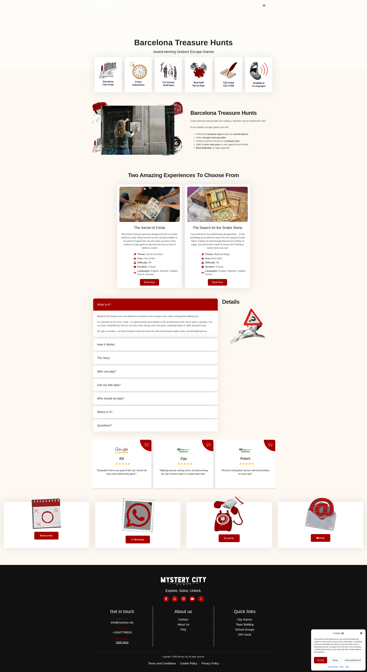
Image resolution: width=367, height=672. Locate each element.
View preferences (353, 660)
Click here (122, 642)
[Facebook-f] (166, 599)
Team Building (194, 5)
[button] (361, 633)
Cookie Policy (333, 667)
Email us (122, 619)
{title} (342, 667)
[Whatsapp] (175, 599)
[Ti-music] (201, 599)
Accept (320, 660)
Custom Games (235, 5)
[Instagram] (183, 599)
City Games (176, 5)
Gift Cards (253, 5)
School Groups (214, 5)
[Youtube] (192, 599)
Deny (335, 660)
